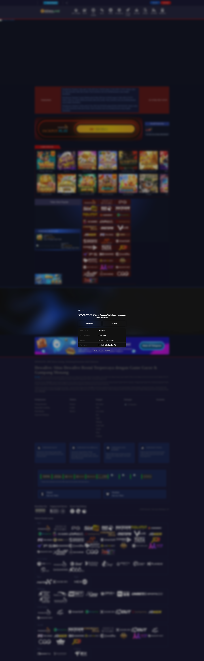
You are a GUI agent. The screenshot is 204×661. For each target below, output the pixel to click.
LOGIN (114, 323)
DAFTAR (90, 323)
